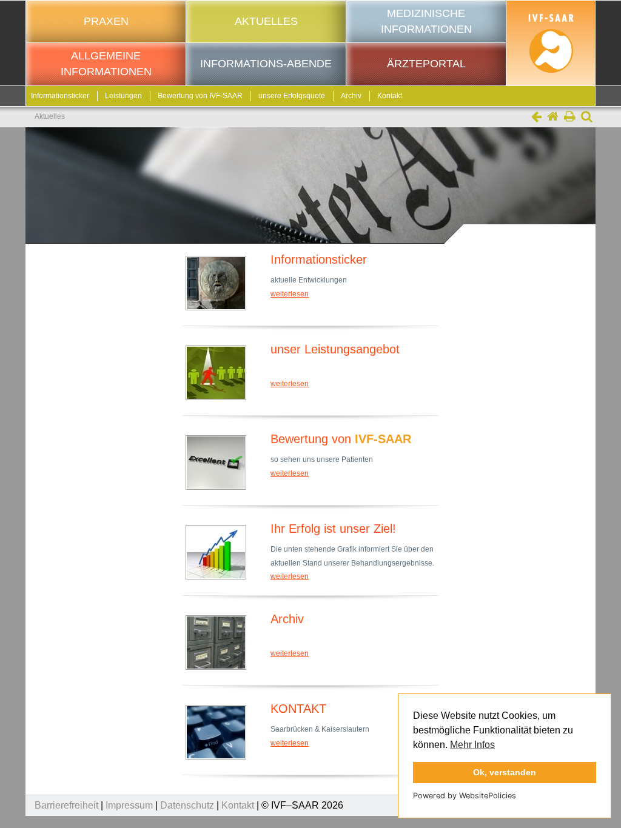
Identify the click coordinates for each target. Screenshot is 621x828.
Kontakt (389, 96)
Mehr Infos (472, 745)
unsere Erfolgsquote (291, 96)
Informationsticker (60, 96)
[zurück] (536, 117)
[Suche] (586, 117)
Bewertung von (200, 96)
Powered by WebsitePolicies (464, 795)
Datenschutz (187, 805)
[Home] (553, 117)
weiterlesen (289, 294)
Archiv (351, 96)
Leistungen (123, 96)
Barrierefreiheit (66, 805)
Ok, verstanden (504, 772)
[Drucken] (570, 117)
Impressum (129, 805)
